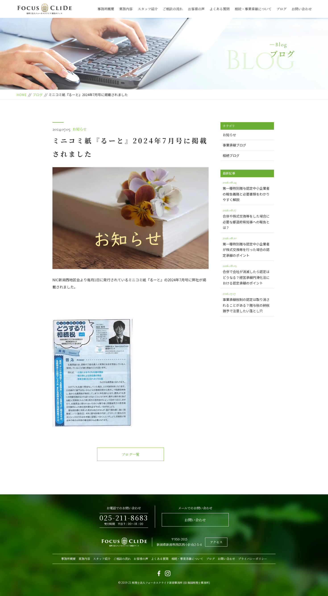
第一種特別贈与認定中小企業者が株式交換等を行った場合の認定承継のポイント (246, 247)
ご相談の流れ (173, 8)
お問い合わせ (302, 8)
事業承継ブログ (234, 145)
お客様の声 (196, 8)
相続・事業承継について (253, 8)
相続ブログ (231, 155)
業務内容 (126, 8)
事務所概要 (106, 8)
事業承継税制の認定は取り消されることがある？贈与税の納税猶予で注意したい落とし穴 (246, 302)
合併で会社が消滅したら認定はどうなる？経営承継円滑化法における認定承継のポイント (246, 274)
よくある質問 (220, 8)
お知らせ (80, 129)
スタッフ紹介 (148, 8)
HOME (22, 94)
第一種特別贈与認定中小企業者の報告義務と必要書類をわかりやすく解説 (246, 191)
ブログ (281, 8)
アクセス (216, 542)
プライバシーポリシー (252, 559)
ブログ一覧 (130, 454)
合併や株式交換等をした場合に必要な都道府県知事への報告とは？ (246, 219)
